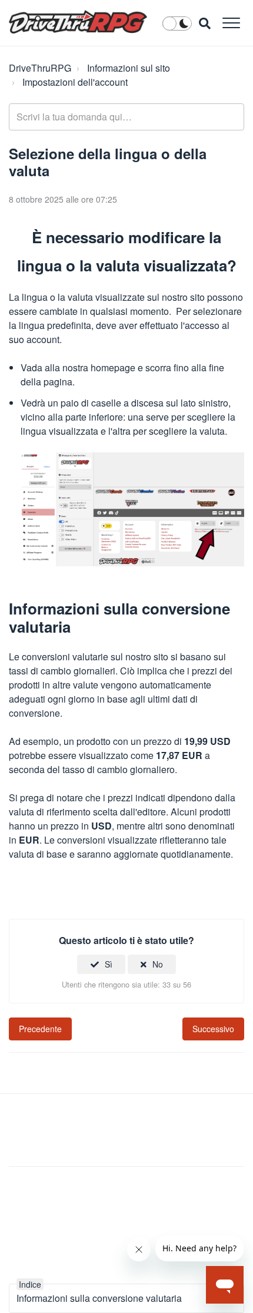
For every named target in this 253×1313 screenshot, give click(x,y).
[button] (231, 22)
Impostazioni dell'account (75, 82)
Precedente (40, 1029)
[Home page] (78, 21)
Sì (108, 964)
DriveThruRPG (40, 68)
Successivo (213, 1029)
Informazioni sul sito (128, 68)
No (157, 964)
